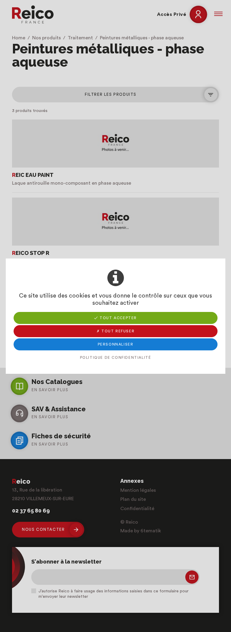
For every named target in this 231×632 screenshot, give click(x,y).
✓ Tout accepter (115, 318)
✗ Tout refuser (115, 331)
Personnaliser (116, 344)
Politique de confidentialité (115, 357)
